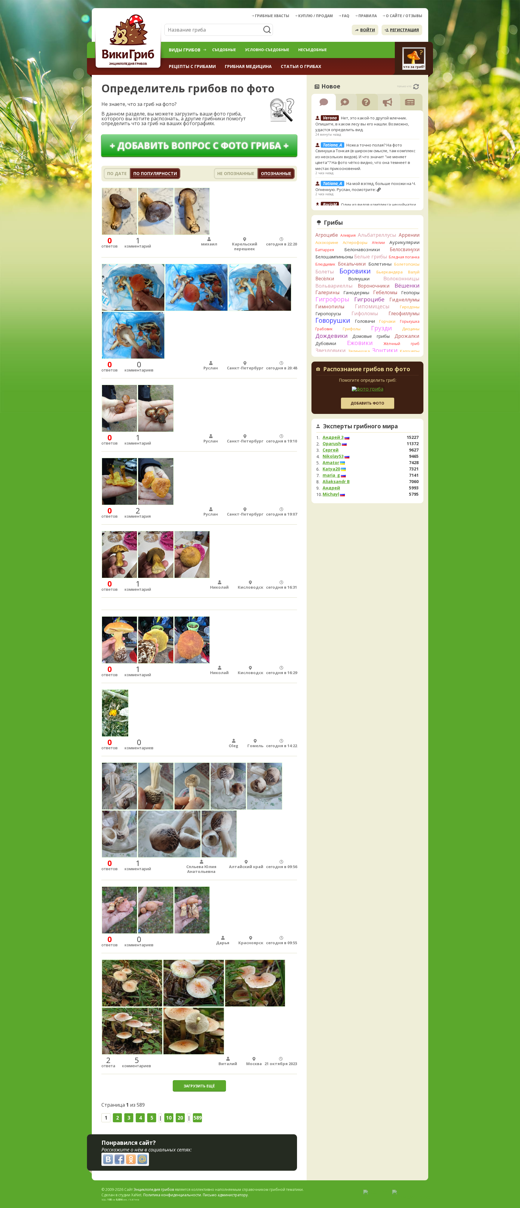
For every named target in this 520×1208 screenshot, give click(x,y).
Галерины (327, 292)
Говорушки (332, 320)
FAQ (345, 15)
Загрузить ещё (199, 1086)
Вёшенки (407, 285)
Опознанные (276, 173)
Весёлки (324, 278)
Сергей (331, 450)
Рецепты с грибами (192, 66)
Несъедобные (312, 49)
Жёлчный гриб (401, 343)
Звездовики (330, 350)
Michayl (331, 494)
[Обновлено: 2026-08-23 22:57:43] (416, 87)
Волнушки (359, 279)
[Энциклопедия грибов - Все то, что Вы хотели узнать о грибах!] (129, 41)
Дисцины (410, 328)
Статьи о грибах (301, 66)
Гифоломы (364, 313)
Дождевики (331, 335)
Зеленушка (359, 351)
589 (197, 1117)
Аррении (409, 235)
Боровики (355, 271)
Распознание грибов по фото (366, 369)
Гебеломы (385, 292)
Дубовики (325, 343)
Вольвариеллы (334, 285)
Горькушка (409, 321)
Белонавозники (362, 249)
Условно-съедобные (267, 49)
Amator (331, 463)
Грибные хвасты (272, 15)
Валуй (413, 272)
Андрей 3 (333, 437)
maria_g (331, 475)
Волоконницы (401, 278)
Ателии (378, 242)
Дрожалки (407, 336)
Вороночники (373, 285)
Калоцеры (409, 351)
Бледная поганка (404, 257)
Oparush (332, 444)
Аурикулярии (404, 242)
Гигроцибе (369, 299)
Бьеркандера (389, 272)
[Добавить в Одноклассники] (131, 1159)
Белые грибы (370, 256)
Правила (367, 15)
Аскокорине (326, 242)
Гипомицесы (372, 306)
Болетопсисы (406, 264)
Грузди (381, 328)
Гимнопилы (329, 306)
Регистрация (404, 29)
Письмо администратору (225, 1194)
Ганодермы (356, 292)
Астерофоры (355, 242)
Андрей (331, 488)
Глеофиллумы (403, 313)
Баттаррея (324, 249)
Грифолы (352, 328)
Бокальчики (352, 263)
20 (180, 1117)
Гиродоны (409, 307)
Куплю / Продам (315, 15)
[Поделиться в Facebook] (119, 1159)
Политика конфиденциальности (172, 1194)
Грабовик (324, 328)
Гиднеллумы (404, 299)
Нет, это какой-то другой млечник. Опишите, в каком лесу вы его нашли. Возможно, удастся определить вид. (362, 123)
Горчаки (387, 321)
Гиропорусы (328, 313)
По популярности (155, 173)
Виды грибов (184, 50)
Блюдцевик (325, 264)
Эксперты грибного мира (360, 426)
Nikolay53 (333, 456)
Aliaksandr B (336, 481)
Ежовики (360, 343)
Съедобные (224, 49)
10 (169, 1117)
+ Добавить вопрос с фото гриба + (199, 145)
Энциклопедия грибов (154, 1189)
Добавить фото (367, 403)
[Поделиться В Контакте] (108, 1159)
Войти (367, 29)
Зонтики (385, 350)
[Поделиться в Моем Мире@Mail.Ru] (142, 1159)
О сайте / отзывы (404, 15)
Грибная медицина (248, 66)
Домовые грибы (371, 336)
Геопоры (410, 292)
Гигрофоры (332, 299)
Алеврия (348, 235)
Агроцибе (326, 235)
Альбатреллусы (377, 234)
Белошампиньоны (334, 257)
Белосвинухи (404, 249)
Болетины (380, 264)
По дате (117, 173)
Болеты (324, 271)
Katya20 (331, 469)
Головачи (365, 321)
